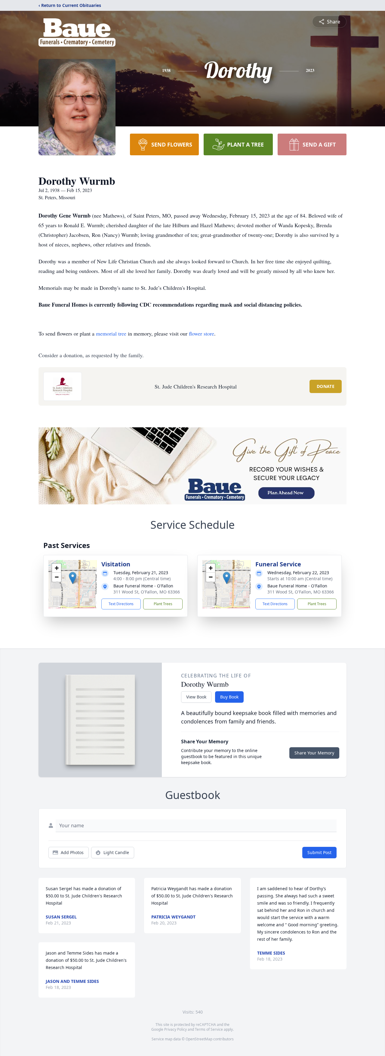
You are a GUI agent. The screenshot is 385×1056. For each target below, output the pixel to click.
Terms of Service (209, 1029)
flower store (201, 333)
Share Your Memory (314, 753)
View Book (196, 697)
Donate (325, 386)
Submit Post (319, 852)
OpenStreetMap (199, 1039)
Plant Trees (163, 603)
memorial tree (111, 333)
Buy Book (229, 697)
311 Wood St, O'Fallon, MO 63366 (146, 592)
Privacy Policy (175, 1029)
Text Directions (121, 603)
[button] (72, 578)
